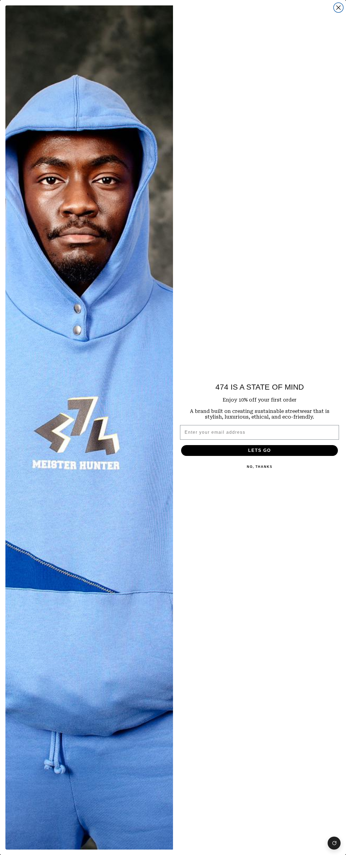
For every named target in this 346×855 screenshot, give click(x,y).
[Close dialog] (338, 7)
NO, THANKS (259, 467)
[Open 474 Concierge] (334, 843)
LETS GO (259, 450)
